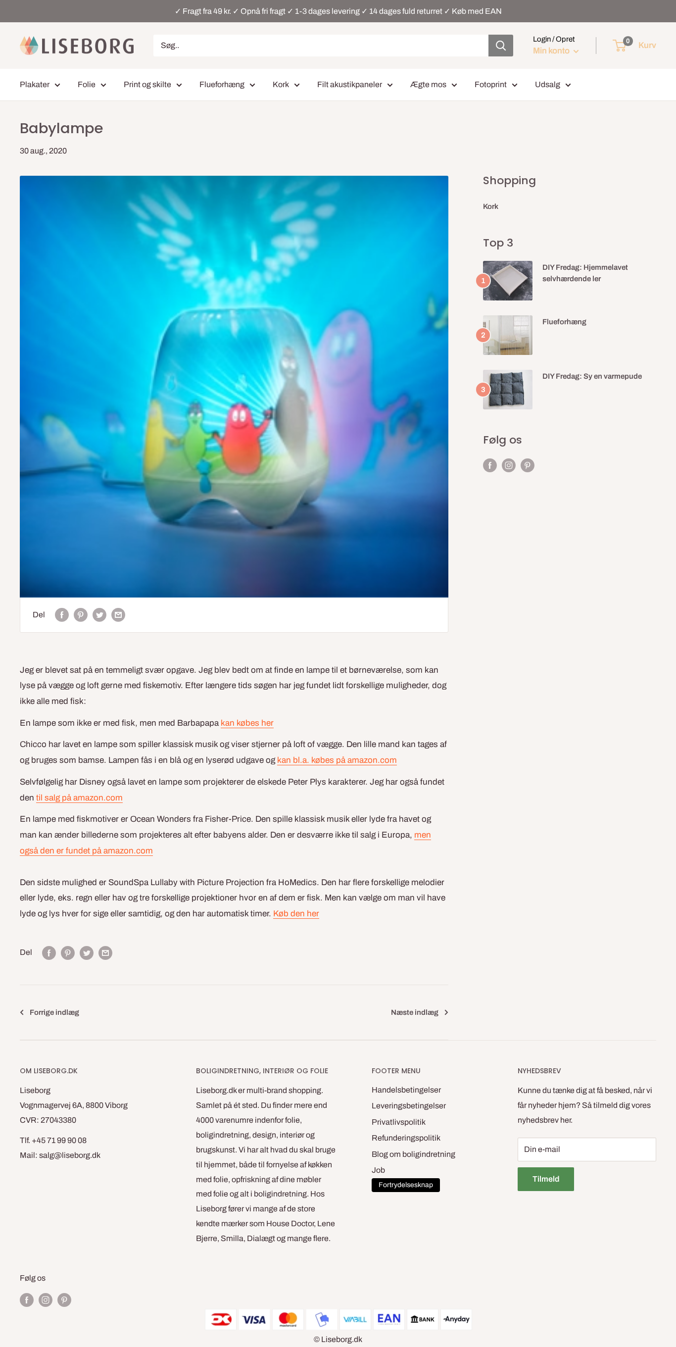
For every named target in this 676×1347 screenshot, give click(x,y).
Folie (87, 84)
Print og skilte (147, 84)
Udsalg (547, 84)
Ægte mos (428, 84)
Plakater (34, 84)
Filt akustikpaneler (349, 84)
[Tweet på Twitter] (99, 614)
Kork (281, 84)
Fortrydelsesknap (406, 1185)
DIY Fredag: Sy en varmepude (592, 376)
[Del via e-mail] (118, 614)
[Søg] (500, 45)
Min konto (552, 50)
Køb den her (296, 913)
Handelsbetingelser (406, 1090)
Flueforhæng (221, 84)
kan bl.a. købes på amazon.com (337, 760)
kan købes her (247, 723)
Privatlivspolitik (399, 1122)
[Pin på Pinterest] (81, 614)
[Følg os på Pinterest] (527, 465)
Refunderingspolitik (406, 1138)
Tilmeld (545, 1179)
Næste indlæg (414, 1012)
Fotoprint (491, 84)
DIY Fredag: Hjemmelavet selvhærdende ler (585, 273)
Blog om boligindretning (413, 1154)
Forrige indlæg (54, 1012)
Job (378, 1170)
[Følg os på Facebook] (490, 465)
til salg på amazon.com (79, 797)
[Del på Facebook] (62, 614)
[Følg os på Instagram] (509, 465)
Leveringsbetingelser (409, 1105)
